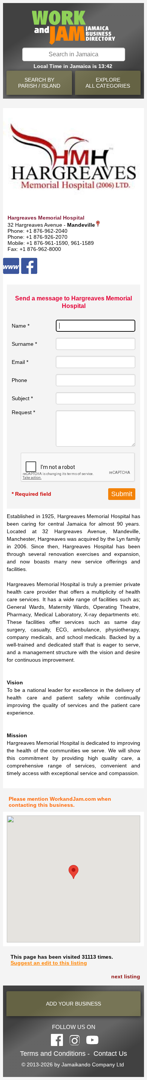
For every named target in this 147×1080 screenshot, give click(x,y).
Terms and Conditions (53, 1053)
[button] (73, 872)
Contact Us (110, 1053)
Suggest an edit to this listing (49, 963)
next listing (125, 976)
